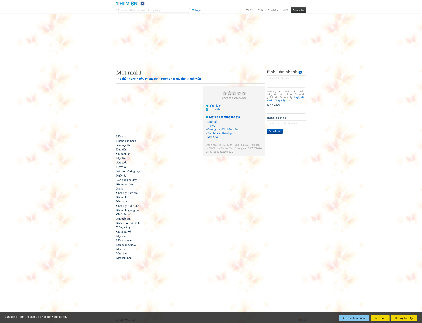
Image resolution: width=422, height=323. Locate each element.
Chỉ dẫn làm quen (354, 318)
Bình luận (216, 105)
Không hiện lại (404, 318)
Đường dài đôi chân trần (222, 129)
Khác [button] (285, 10)
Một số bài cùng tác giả (224, 116)
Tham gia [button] (273, 10)
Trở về (211, 125)
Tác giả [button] (249, 10)
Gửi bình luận (275, 131)
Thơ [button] (260, 10)
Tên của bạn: (274, 104)
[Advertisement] (211, 39)
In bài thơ (216, 109)
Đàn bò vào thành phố (221, 133)
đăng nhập (280, 100)
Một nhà (212, 137)
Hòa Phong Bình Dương (229, 148)
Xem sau (380, 318)
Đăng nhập (298, 10)
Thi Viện (126, 3)
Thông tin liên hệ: (276, 117)
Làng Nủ (212, 122)
